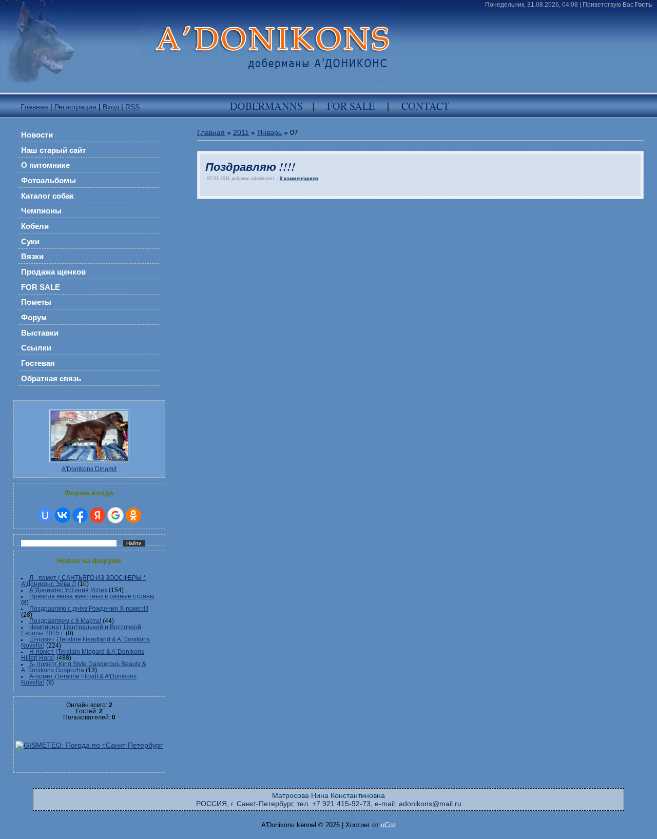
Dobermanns (266, 106)
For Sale (351, 106)
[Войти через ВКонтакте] (62, 515)
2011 (241, 132)
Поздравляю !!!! (250, 166)
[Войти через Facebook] (80, 515)
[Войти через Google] (115, 515)
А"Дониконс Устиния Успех (68, 590)
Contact (425, 106)
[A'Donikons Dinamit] (89, 464)
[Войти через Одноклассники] (133, 515)
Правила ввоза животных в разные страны (91, 596)
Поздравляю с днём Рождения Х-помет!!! (88, 609)
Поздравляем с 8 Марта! (65, 621)
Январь (269, 132)
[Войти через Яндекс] (97, 515)
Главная (34, 107)
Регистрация (75, 107)
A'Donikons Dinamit (89, 469)
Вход (111, 107)
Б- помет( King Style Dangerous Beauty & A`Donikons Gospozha (83, 667)
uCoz (388, 825)
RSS (132, 107)
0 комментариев (299, 178)
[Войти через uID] (45, 515)
